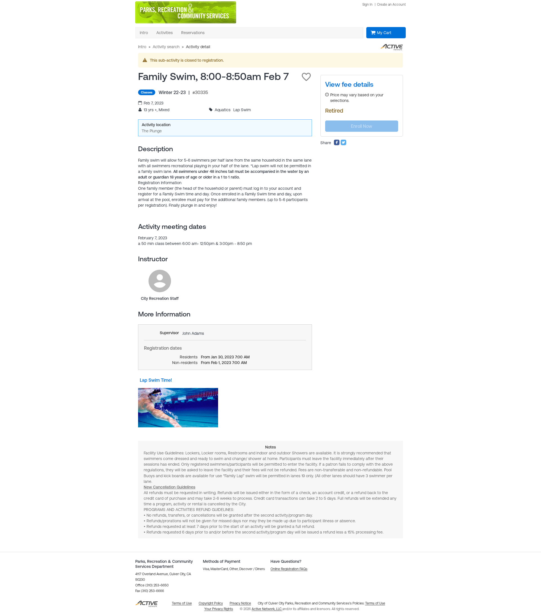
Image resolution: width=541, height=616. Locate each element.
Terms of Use (375, 603)
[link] (159, 281)
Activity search (166, 46)
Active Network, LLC (267, 609)
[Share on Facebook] (336, 144)
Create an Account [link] (391, 4)
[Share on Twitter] (343, 144)
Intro (142, 46)
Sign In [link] (367, 4)
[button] (306, 76)
